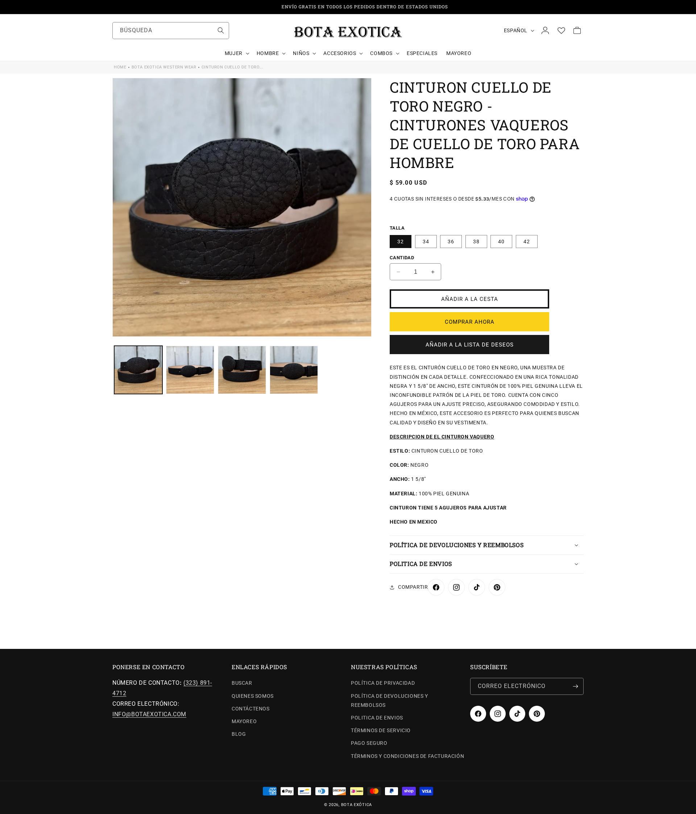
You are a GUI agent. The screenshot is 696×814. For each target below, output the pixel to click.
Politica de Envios (377, 718)
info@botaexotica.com (149, 714)
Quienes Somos (253, 696)
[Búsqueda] (221, 30)
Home (120, 67)
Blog (239, 734)
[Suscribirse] (575, 686)
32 (400, 241)
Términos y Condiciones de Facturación (407, 756)
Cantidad (402, 257)
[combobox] (171, 30)
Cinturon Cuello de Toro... (233, 67)
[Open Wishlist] (561, 30)
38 (476, 241)
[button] (236, 53)
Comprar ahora (469, 322)
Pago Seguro (369, 743)
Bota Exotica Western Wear (164, 67)
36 (451, 241)
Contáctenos (251, 709)
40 (501, 241)
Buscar (242, 683)
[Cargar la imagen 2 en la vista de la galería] (190, 370)
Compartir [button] (413, 587)
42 (526, 241)
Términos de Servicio (381, 730)
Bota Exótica (356, 804)
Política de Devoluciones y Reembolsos (389, 700)
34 (426, 241)
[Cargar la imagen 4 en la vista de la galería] (294, 370)
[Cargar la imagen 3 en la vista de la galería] (242, 370)
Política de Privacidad (383, 683)
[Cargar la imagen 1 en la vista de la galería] (138, 370)
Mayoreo (244, 721)
